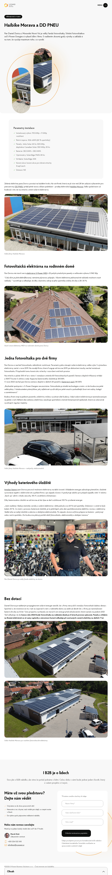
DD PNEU (19, 187)
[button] (56, 871)
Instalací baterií (10, 490)
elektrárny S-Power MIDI (36, 273)
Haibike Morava (76, 187)
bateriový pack (68, 382)
